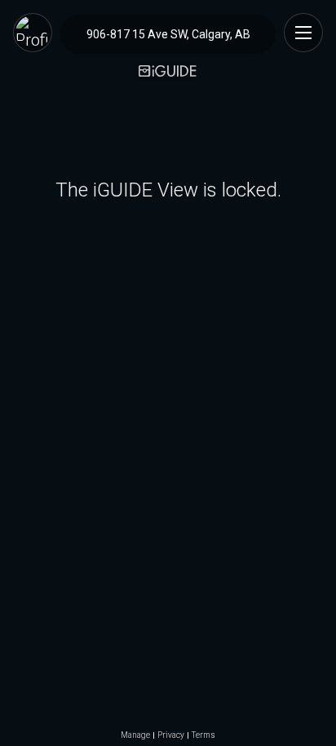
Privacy (170, 735)
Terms (203, 735)
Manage (135, 735)
